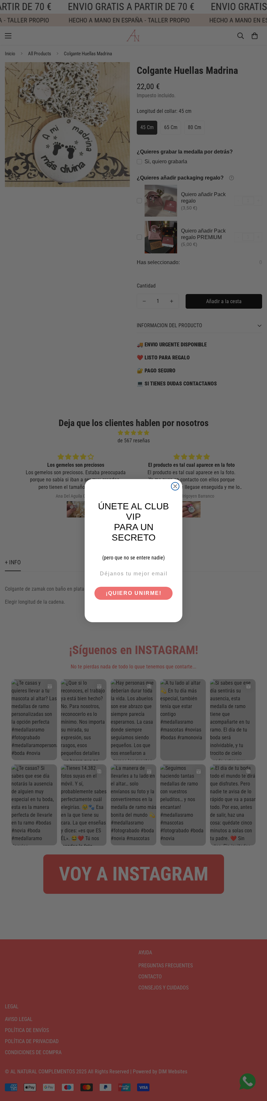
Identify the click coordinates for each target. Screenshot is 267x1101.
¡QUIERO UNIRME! (134, 593)
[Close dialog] (175, 486)
